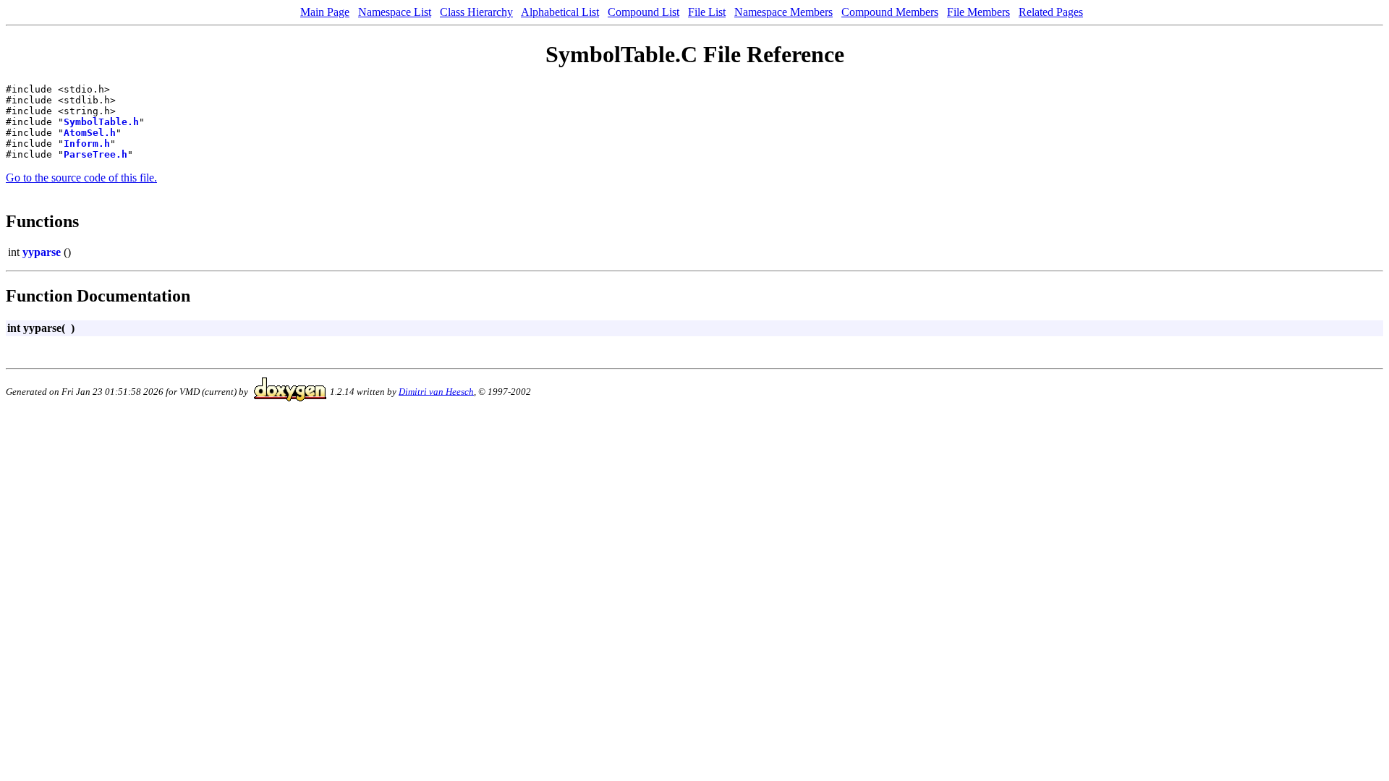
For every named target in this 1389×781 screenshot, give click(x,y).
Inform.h (87, 143)
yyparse (41, 252)
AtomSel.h (90, 132)
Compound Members (889, 12)
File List (707, 12)
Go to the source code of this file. (81, 177)
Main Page (324, 12)
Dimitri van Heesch (436, 390)
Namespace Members (783, 12)
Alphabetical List (560, 12)
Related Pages (1051, 12)
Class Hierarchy (476, 12)
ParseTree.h (95, 154)
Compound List (643, 12)
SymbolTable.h (101, 121)
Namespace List (394, 12)
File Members (978, 12)
